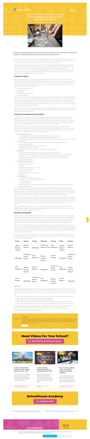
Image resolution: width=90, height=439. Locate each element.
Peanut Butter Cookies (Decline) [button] (64, 436)
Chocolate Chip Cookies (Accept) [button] (50, 436)
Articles (25, 325)
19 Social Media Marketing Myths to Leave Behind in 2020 (44, 369)
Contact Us (66, 428)
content (19, 70)
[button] (45, 341)
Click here (16, 310)
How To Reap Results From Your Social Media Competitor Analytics (67, 370)
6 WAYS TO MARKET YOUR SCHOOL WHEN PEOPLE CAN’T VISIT (22, 369)
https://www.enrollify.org (31, 323)
